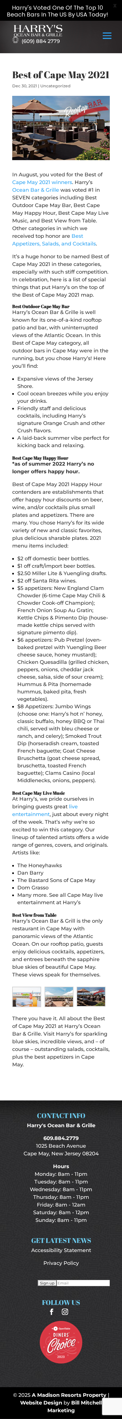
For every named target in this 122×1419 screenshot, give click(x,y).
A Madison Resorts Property (69, 1395)
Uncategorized (55, 85)
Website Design (41, 1403)
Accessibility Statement (61, 1250)
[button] (107, 39)
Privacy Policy (61, 1263)
